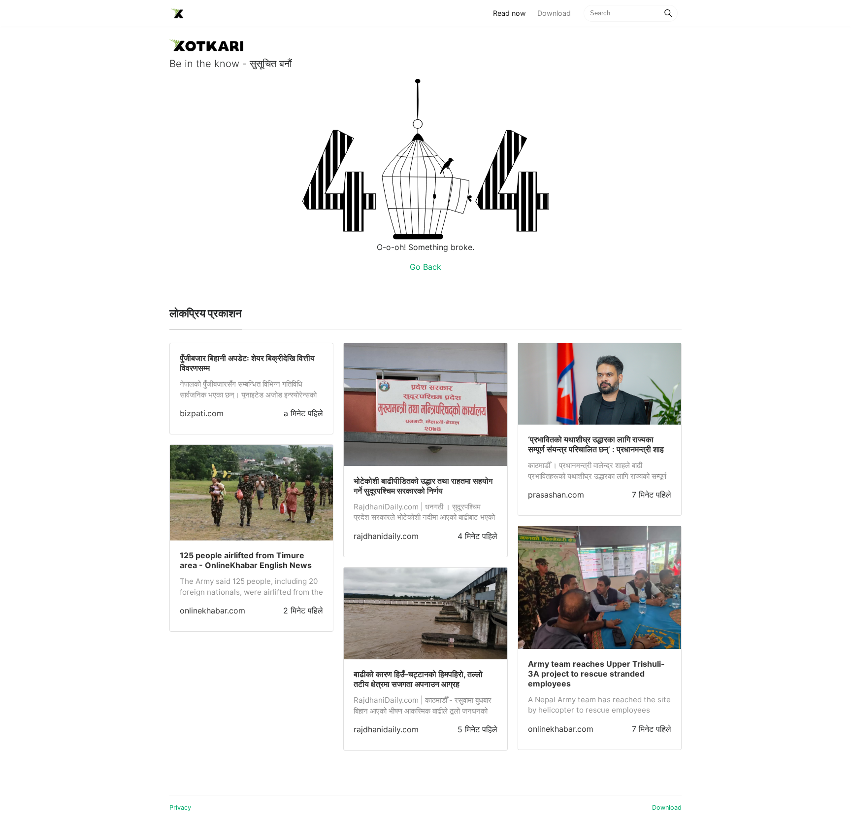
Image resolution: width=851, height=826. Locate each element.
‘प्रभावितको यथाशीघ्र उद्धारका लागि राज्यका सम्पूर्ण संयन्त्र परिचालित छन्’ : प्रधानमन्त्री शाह (596, 444)
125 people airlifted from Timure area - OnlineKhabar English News (246, 560)
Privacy (180, 807)
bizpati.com (202, 413)
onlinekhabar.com (212, 610)
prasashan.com (556, 495)
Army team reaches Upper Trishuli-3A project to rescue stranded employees (596, 673)
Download (554, 13)
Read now (512, 12)
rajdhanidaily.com (386, 536)
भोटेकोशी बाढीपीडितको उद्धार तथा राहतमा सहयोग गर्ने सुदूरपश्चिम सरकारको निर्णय (423, 486)
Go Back (425, 267)
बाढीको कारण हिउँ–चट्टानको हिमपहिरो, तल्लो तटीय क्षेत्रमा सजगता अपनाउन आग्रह (418, 679)
